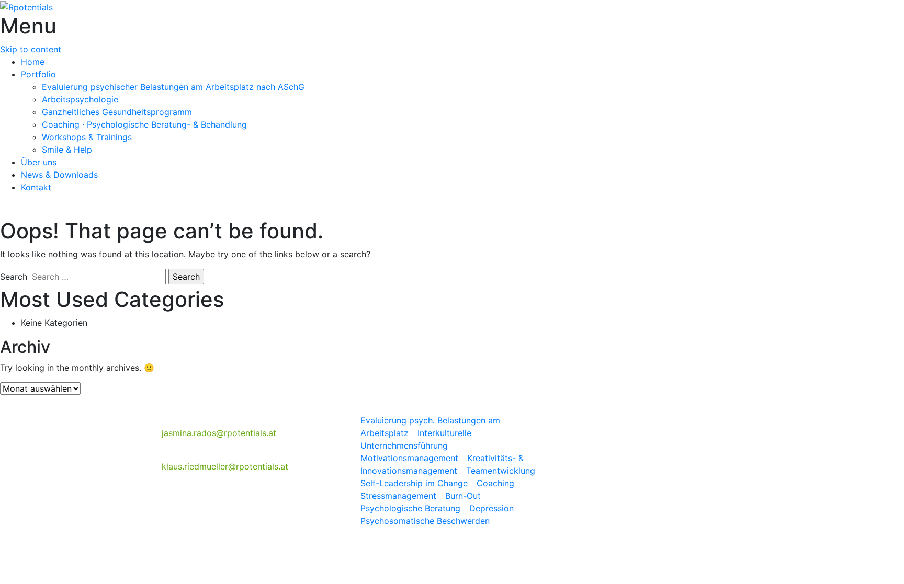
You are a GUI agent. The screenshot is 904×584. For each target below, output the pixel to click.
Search (13, 276)
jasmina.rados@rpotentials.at (219, 433)
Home (32, 61)
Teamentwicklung (502, 470)
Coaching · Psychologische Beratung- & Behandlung (144, 124)
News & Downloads (59, 174)
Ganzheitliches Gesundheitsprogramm (117, 112)
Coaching (497, 483)
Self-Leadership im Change (415, 483)
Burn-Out (464, 495)
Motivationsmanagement (410, 458)
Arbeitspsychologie (80, 99)
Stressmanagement (399, 495)
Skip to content (30, 49)
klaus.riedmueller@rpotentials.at (225, 466)
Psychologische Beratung (410, 508)
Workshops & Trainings (87, 137)
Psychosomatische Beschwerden (425, 521)
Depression (492, 508)
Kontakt (36, 187)
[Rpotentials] (26, 6)
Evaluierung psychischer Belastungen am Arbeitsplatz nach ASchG (173, 87)
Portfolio (38, 74)
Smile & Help (67, 149)
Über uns (38, 162)
